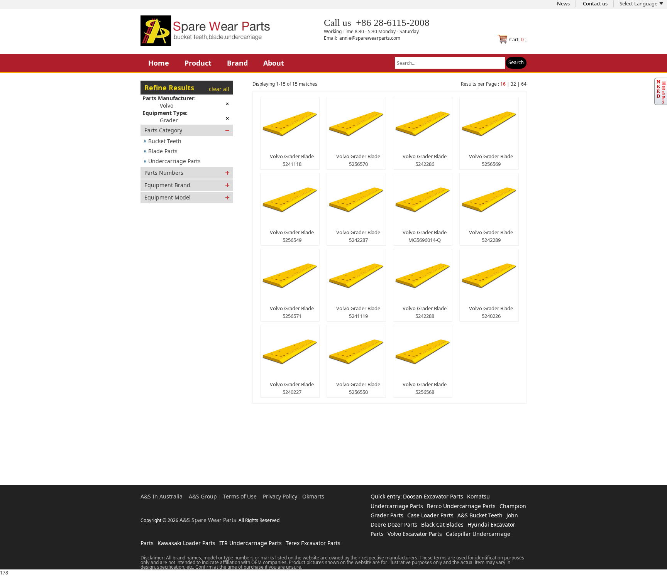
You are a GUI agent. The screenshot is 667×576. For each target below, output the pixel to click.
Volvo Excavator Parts (415, 533)
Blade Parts (163, 151)
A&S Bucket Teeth (480, 515)
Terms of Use (240, 496)
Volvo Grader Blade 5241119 (358, 312)
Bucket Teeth (164, 141)
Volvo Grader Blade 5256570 (358, 160)
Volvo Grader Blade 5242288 (425, 312)
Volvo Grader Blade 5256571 (292, 312)
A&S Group (203, 496)
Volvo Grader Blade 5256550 (358, 388)
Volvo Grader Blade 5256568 (425, 388)
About (273, 63)
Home (158, 63)
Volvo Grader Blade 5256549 (292, 236)
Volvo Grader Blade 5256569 (491, 160)
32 (513, 84)
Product (198, 63)
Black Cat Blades (442, 524)
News (563, 3)
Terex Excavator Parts (313, 543)
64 (523, 84)
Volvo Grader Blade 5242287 (358, 236)
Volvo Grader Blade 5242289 (491, 236)
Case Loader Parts (430, 515)
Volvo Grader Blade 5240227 (292, 388)
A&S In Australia (162, 496)
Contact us (595, 3)
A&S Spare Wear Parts (207, 520)
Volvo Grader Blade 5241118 (292, 160)
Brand (237, 63)
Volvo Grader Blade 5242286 (425, 160)
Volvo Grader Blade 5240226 (491, 312)
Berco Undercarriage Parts (461, 506)
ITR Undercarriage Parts (250, 543)
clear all (219, 89)
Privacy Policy (280, 496)
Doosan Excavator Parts (433, 496)
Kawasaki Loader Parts (186, 543)
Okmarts (313, 496)
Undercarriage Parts (174, 161)
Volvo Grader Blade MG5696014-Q (425, 236)
